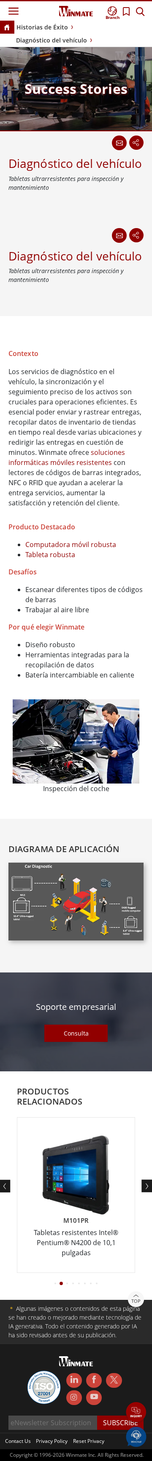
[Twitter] (114, 1379)
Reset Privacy (88, 1441)
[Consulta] (119, 142)
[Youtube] (94, 1398)
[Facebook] (94, 1380)
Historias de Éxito (42, 27)
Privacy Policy (52, 1441)
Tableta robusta (50, 554)
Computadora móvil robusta (70, 544)
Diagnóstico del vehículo (51, 40)
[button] (136, 1412)
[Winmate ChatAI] (136, 1436)
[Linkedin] (74, 1380)
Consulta (76, 1033)
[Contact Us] (119, 235)
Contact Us (18, 1441)
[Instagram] (74, 1397)
